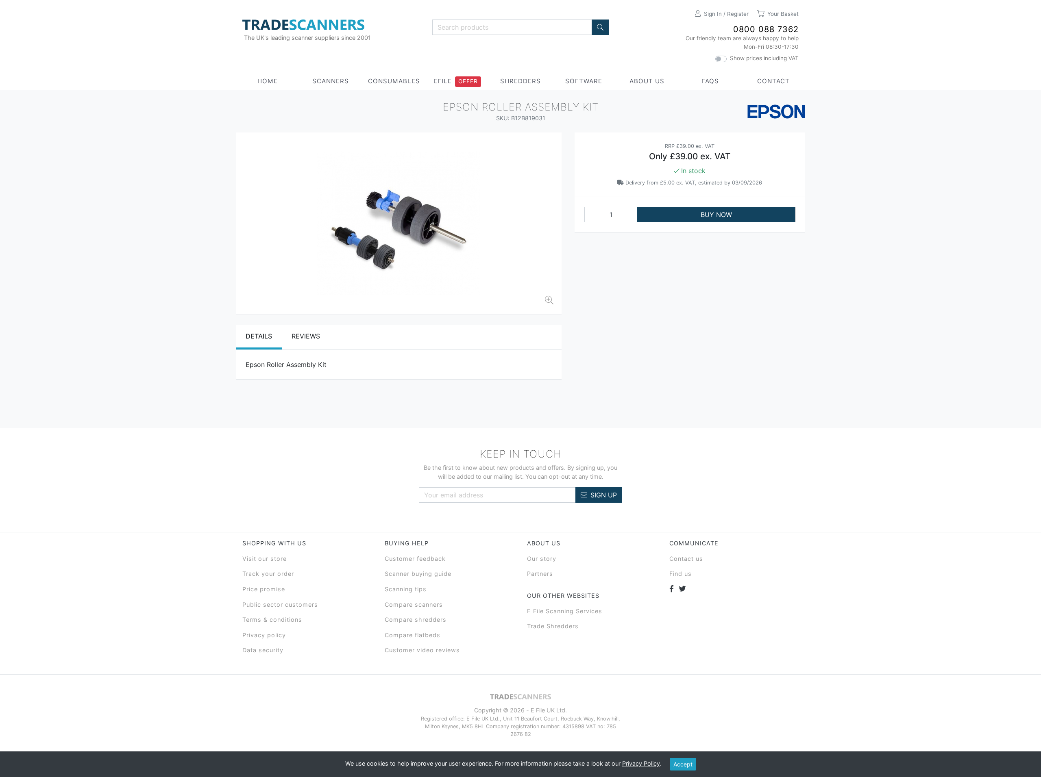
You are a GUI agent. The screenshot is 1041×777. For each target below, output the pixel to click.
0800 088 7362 (766, 29)
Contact (773, 81)
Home (267, 81)
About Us (646, 81)
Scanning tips (406, 589)
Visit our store (264, 558)
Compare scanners (414, 604)
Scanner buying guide (418, 573)
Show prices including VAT (764, 58)
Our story (541, 558)
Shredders (520, 81)
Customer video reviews (422, 650)
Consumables (394, 81)
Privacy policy (264, 635)
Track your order (268, 573)
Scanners (330, 81)
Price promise (263, 589)
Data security (262, 650)
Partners (540, 573)
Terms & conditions (272, 619)
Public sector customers (280, 604)
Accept (683, 764)
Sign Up (603, 495)
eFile (442, 81)
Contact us (686, 558)
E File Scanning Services (564, 611)
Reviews (306, 336)
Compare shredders (415, 619)
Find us (680, 573)
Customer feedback (415, 558)
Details (259, 336)
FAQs (710, 81)
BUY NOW (716, 215)
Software (583, 81)
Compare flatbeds (412, 635)
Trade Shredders (553, 626)
